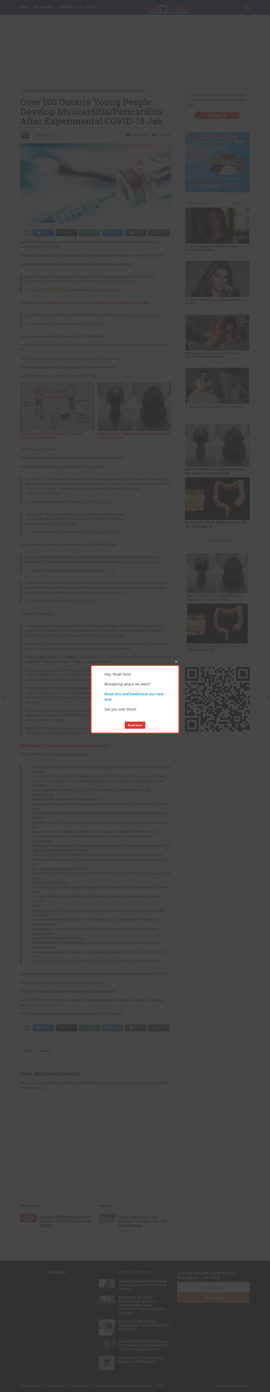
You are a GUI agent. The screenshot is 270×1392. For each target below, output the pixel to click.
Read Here (135, 725)
